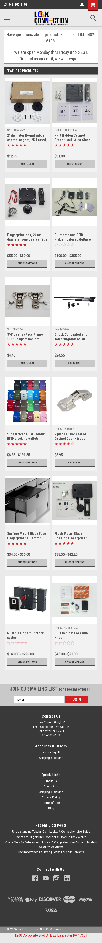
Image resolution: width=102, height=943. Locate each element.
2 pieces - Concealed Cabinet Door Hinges (70, 436)
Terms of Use (51, 803)
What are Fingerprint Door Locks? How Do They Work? (51, 837)
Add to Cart (27, 164)
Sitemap (55, 929)
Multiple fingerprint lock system (25, 635)
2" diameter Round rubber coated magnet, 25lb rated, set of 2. (27, 138)
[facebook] (35, 878)
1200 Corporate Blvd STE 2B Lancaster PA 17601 (51, 935)
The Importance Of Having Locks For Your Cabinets (51, 852)
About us (51, 781)
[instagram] (56, 878)
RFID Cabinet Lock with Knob (71, 635)
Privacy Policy (51, 797)
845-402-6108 (17, 4)
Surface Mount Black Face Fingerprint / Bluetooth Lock (26, 536)
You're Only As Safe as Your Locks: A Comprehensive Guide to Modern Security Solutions (51, 844)
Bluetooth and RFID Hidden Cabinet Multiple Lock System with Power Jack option (73, 237)
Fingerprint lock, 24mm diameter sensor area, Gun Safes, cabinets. (27, 237)
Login (44, 752)
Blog (51, 808)
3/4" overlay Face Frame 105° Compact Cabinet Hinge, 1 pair (25, 337)
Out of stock (74, 164)
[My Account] (82, 4)
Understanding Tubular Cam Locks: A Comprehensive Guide (51, 831)
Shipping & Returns (51, 758)
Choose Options (27, 263)
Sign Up (56, 752)
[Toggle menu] (7, 17)
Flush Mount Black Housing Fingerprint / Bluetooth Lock (71, 536)
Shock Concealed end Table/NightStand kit (71, 337)
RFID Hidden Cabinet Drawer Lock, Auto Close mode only (73, 138)
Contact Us (51, 786)
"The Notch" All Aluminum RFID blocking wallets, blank (26, 436)
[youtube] (46, 878)
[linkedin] (67, 878)
